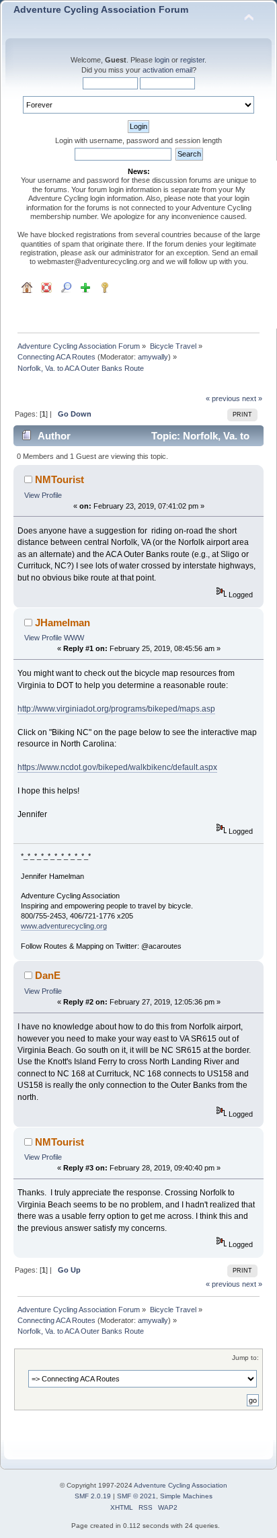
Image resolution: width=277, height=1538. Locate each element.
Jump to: (245, 1357)
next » (252, 398)
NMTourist (59, 479)
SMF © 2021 (136, 1496)
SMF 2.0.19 (93, 1496)
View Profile (43, 495)
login (162, 60)
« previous (223, 398)
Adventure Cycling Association (180, 1485)
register (192, 60)
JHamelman (62, 622)
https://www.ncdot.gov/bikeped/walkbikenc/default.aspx (117, 767)
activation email (167, 70)
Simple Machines (186, 1496)
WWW (74, 638)
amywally (153, 357)
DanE (48, 975)
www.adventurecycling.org (64, 926)
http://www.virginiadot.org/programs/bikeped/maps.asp (116, 709)
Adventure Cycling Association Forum (100, 10)
